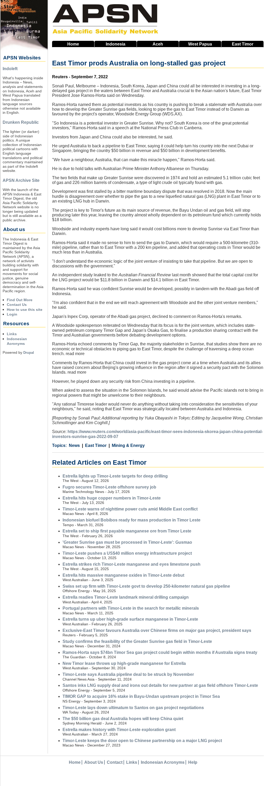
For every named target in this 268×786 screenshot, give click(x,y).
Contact (114, 762)
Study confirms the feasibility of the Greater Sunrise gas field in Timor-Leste (137, 641)
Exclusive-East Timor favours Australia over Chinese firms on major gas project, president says (157, 630)
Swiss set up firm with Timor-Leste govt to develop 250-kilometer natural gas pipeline (146, 586)
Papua (200, 44)
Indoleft (10, 68)
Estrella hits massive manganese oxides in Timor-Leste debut (123, 575)
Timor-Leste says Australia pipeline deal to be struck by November (128, 674)
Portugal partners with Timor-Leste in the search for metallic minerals (131, 608)
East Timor (96, 445)
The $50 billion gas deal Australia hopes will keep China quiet (123, 718)
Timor (242, 44)
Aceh (158, 44)
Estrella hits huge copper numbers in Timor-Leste (112, 498)
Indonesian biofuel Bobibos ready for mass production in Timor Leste (131, 520)
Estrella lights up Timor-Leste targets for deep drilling (115, 476)
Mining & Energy (128, 445)
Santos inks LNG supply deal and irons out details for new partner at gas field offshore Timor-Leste (160, 685)
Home (73, 44)
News (74, 445)
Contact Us (17, 304)
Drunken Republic (21, 122)
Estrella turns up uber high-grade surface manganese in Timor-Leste (130, 619)
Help (192, 762)
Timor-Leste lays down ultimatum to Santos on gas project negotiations (133, 707)
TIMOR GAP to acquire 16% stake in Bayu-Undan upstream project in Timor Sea (141, 696)
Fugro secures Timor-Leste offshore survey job (109, 487)
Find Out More (19, 300)
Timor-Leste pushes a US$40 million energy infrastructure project (127, 553)
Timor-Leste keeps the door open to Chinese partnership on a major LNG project (142, 740)
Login (12, 314)
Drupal (28, 353)
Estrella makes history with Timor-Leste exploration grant (119, 729)
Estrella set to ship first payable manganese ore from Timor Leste (127, 531)
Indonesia (115, 44)
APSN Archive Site (21, 180)
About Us (93, 762)
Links (12, 334)
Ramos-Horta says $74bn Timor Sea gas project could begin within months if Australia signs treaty (160, 652)
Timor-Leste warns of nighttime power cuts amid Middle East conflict (130, 509)
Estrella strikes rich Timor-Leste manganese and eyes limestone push (131, 564)
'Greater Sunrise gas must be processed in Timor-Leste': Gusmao (127, 542)
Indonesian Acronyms (163, 762)
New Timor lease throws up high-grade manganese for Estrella (124, 663)
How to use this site (24, 309)
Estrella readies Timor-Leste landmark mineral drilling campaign (126, 597)
